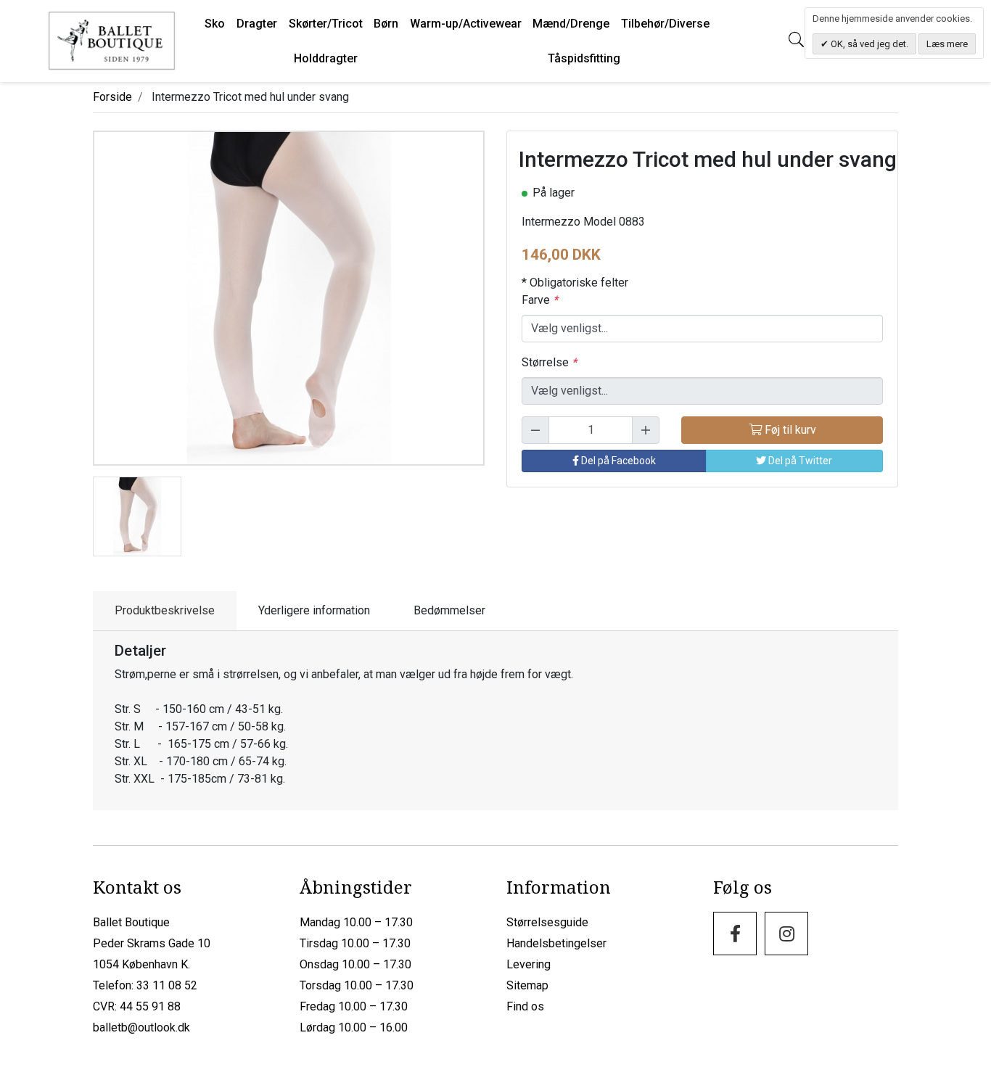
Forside (112, 97)
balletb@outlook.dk (141, 1027)
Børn (386, 23)
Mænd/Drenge (570, 23)
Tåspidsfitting (584, 58)
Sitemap (527, 985)
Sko (215, 23)
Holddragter (326, 58)
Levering (528, 964)
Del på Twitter (799, 460)
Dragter (257, 23)
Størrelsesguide (547, 922)
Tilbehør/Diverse (665, 23)
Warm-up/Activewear (466, 23)
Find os (525, 1006)
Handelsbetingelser (556, 943)
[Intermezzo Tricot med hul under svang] (137, 515)
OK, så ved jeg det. (868, 43)
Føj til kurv (789, 430)
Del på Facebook (617, 460)
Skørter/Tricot (326, 23)
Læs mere (947, 43)
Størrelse (549, 362)
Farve (540, 300)
